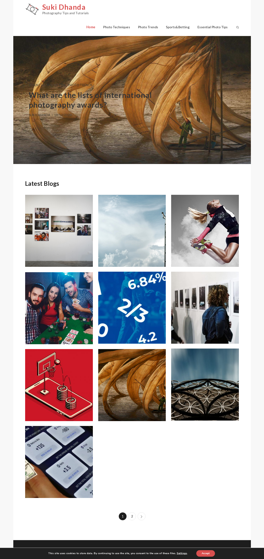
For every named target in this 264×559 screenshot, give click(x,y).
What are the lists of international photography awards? (132, 387)
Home (90, 27)
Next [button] (242, 100)
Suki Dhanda (64, 7)
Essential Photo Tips (212, 27)
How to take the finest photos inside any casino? (59, 308)
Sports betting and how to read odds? (132, 307)
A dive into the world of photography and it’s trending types (131, 230)
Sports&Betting (177, 27)
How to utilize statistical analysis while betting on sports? (59, 384)
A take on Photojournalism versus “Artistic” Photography (59, 230)
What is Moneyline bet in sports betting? (59, 461)
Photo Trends (148, 27)
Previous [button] (21, 100)
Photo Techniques (116, 27)
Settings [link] (182, 553)
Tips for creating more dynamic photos (205, 386)
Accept (206, 553)
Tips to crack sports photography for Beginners (205, 232)
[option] (132, 100)
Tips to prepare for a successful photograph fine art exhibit (205, 309)
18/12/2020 (63, 115)
